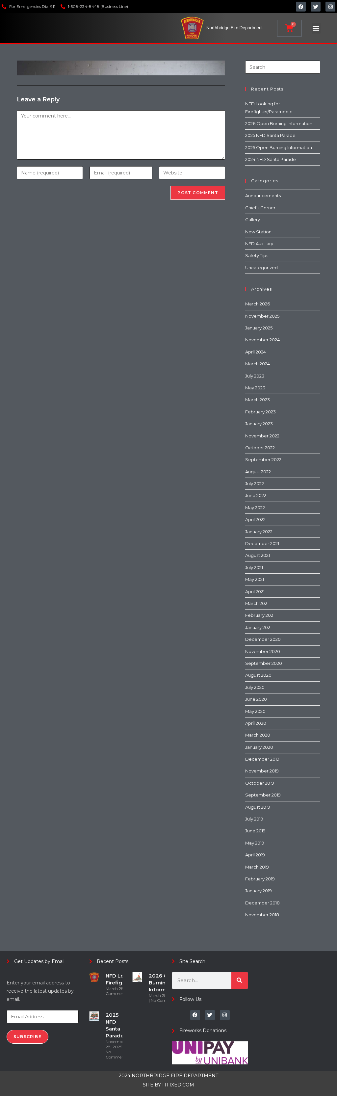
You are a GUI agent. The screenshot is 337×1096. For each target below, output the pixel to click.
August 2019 (257, 807)
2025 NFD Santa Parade (270, 135)
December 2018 (262, 902)
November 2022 (262, 435)
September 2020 (263, 663)
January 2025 (258, 327)
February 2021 (259, 615)
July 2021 (254, 567)
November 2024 (262, 339)
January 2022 (258, 531)
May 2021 (254, 579)
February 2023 (260, 411)
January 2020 (259, 747)
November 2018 (262, 914)
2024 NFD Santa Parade (270, 159)
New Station (258, 231)
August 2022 (258, 471)
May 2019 (254, 843)
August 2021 (257, 555)
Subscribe (27, 1036)
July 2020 (255, 687)
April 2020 (255, 723)
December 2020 (263, 639)
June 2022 (255, 495)
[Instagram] (330, 7)
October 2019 (259, 783)
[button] (316, 28)
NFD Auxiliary (259, 243)
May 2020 (255, 711)
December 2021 (262, 543)
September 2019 (263, 794)
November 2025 (262, 316)
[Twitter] (316, 7)
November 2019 (262, 770)
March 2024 (257, 363)
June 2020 (256, 699)
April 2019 (255, 854)
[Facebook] (301, 7)
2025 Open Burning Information (278, 147)
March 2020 (257, 735)
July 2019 (254, 819)
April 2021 (255, 591)
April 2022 (255, 519)
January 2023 (259, 423)
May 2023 (255, 387)
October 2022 (260, 447)
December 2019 (262, 759)
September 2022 (263, 459)
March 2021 (257, 603)
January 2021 (258, 627)
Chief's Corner (260, 207)
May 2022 (255, 507)
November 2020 (262, 651)
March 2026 (257, 303)
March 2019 (257, 867)
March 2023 (257, 399)
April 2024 (255, 351)
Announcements (263, 195)
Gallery (252, 219)
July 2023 (254, 375)
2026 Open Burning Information (278, 123)
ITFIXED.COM (178, 1085)
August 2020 (258, 675)
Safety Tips (256, 255)
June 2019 (255, 830)
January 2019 (258, 890)
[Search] (239, 980)
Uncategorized (261, 267)
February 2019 (260, 878)
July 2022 (254, 483)
